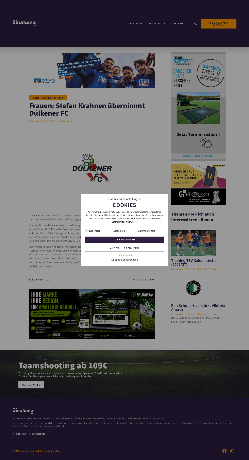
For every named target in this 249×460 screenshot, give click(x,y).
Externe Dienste (146, 231)
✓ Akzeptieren (124, 239)
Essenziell (94, 231)
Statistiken (119, 231)
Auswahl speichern (124, 248)
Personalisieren (124, 255)
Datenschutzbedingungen (124, 260)
